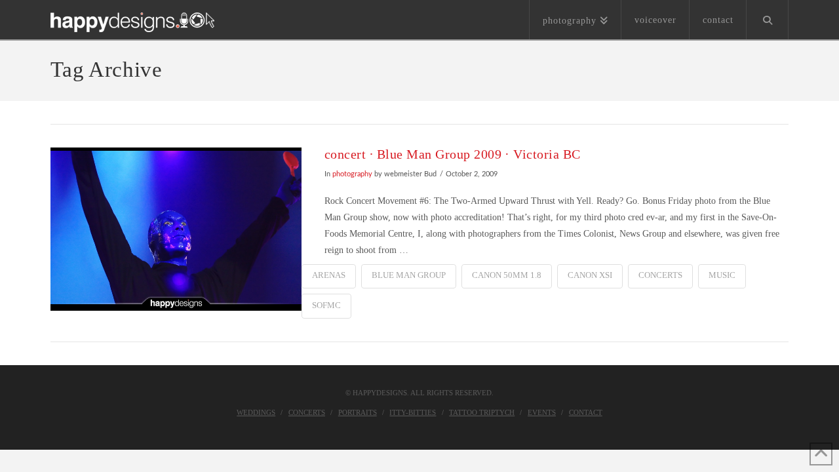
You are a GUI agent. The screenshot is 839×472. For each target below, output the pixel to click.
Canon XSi (590, 275)
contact (585, 412)
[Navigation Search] (768, 19)
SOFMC (326, 305)
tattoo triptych (482, 412)
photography (352, 174)
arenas (328, 275)
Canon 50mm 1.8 (506, 275)
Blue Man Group (409, 275)
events (542, 412)
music (722, 275)
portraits (357, 412)
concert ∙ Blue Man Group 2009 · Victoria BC (452, 154)
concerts (660, 275)
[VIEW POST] (176, 229)
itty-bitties (412, 412)
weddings (256, 412)
